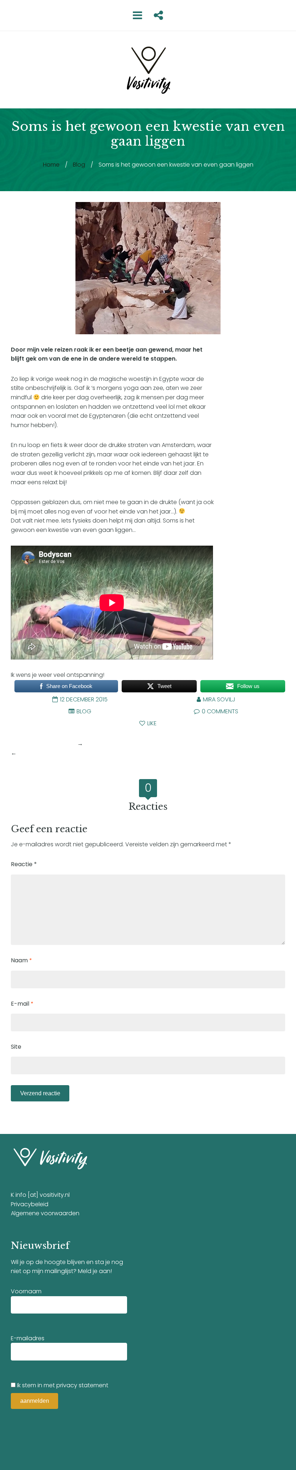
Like (151, 723)
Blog (79, 164)
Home (51, 164)
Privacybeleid (29, 1204)
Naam (21, 960)
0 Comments (219, 711)
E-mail (22, 1004)
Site (16, 1047)
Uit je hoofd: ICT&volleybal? (56, 753)
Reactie (24, 864)
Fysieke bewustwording (43, 743)
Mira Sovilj (219, 699)
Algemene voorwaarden (45, 1213)
